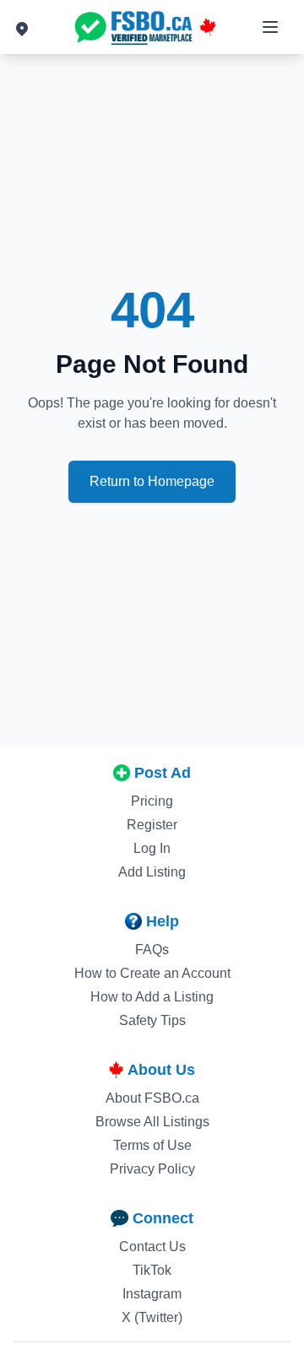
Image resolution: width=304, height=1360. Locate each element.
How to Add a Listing (152, 997)
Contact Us (152, 1246)
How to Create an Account (152, 973)
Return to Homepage (152, 481)
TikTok (152, 1270)
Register (152, 825)
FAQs (152, 949)
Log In (152, 848)
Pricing (152, 801)
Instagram (152, 1294)
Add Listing (152, 872)
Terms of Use (152, 1145)
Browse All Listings (152, 1121)
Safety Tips (152, 1020)
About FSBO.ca (152, 1098)
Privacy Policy (152, 1169)
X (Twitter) (152, 1317)
